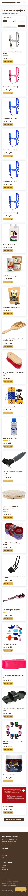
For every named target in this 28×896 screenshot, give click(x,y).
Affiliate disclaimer (6, 874)
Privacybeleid (5, 869)
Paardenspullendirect (11, 2)
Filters (22, 26)
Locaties (4, 853)
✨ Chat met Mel (20, 889)
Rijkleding (12, 21)
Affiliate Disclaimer (21, 894)
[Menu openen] (24, 2)
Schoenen (22, 21)
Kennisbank (4, 855)
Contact (3, 867)
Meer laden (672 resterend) (14, 819)
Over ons (4, 865)
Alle (5, 21)
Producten (4, 850)
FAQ (3, 857)
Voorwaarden (5, 871)
